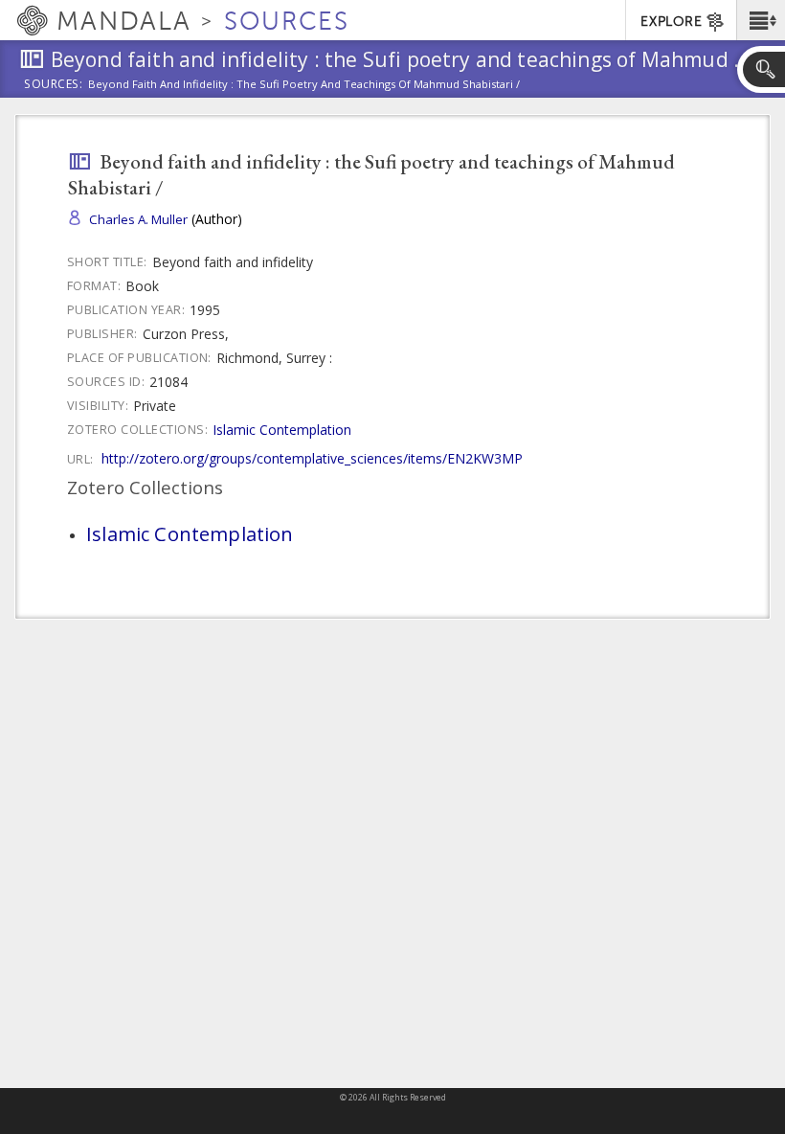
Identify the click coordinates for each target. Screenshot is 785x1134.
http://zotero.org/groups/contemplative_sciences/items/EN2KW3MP (312, 458)
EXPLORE (671, 21)
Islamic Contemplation (282, 429)
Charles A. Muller (138, 219)
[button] (760, 20)
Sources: (53, 85)
